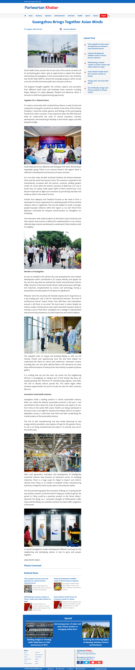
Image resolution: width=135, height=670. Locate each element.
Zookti (105, 669)
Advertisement (105, 2)
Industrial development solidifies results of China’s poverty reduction (97, 55)
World (36, 663)
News (31, 15)
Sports (87, 15)
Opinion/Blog (38, 657)
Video (25, 661)
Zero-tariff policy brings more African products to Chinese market (98, 90)
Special (68, 618)
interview (37, 652)
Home (75, 2)
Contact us (93, 2)
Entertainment (60, 15)
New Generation (39, 655)
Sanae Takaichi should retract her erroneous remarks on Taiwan (98, 73)
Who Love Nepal (27, 663)
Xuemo (95, 15)
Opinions (48, 15)
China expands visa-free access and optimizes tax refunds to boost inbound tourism (98, 46)
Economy (39, 15)
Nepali (103, 15)
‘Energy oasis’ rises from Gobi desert (98, 82)
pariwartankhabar (70, 29)
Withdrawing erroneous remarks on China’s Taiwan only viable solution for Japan (99, 64)
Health (80, 15)
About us (83, 2)
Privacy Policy (61, 669)
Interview (71, 15)
